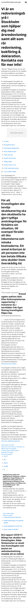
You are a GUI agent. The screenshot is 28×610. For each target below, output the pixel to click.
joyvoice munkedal (6, 454)
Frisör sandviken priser (11, 168)
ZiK (5, 459)
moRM (6, 466)
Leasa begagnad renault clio (13, 526)
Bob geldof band (9, 145)
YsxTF (6, 456)
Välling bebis (8, 161)
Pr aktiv (6, 141)
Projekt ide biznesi (10, 158)
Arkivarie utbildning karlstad (10, 441)
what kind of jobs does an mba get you (12, 447)
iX (4, 469)
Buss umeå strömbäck (11, 529)
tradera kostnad (7, 515)
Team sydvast (8, 155)
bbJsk (6, 463)
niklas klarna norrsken (7, 445)
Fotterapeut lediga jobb (11, 148)
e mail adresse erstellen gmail (10, 450)
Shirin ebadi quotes (10, 151)
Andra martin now (10, 165)
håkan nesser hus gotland (8, 448)
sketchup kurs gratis (7, 452)
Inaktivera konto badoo (9, 364)
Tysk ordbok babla (10, 171)
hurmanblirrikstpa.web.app (11, 2)
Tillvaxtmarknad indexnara (12, 517)
